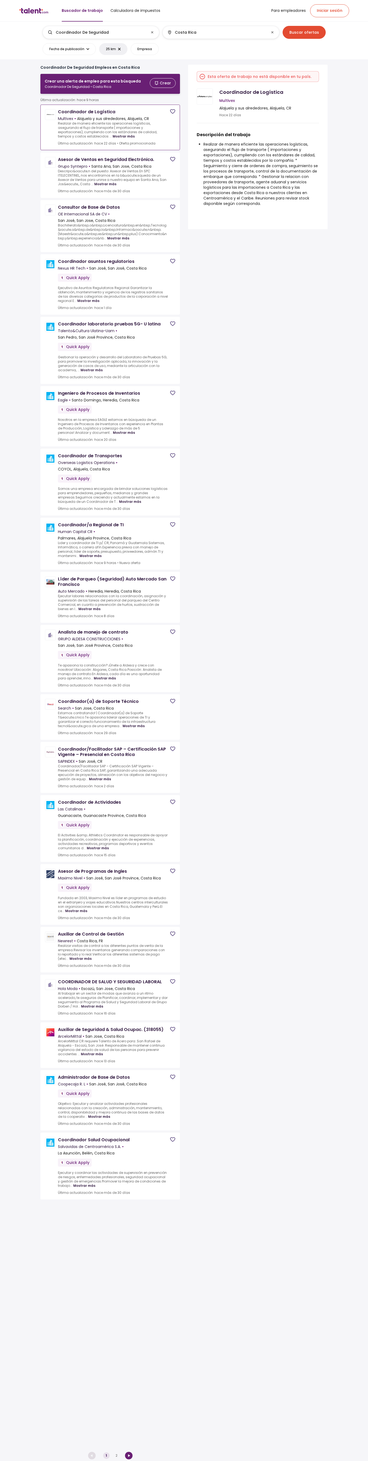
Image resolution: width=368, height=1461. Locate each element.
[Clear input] (152, 32)
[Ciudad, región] (216, 32)
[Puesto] (96, 32)
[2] (129, 1455)
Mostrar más (124, 136)
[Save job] (172, 111)
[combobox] (100, 32)
